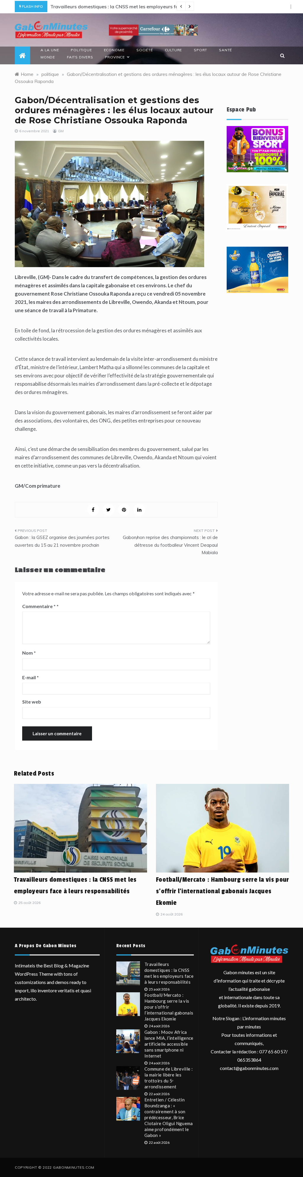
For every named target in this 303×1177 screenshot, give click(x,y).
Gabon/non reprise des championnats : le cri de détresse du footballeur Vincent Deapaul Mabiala (170, 545)
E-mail (30, 677)
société (144, 50)
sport (200, 50)
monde (48, 57)
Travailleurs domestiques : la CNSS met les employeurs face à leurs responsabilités (142, 6)
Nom (29, 653)
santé (225, 50)
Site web (31, 701)
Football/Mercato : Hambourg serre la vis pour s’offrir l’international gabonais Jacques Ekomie (222, 891)
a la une (50, 50)
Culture (173, 50)
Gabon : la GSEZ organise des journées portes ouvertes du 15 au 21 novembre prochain (62, 541)
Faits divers (80, 57)
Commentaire (39, 606)
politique (81, 50)
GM (61, 131)
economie (114, 50)
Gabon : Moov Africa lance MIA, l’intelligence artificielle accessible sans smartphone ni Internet (169, 1043)
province (115, 57)
